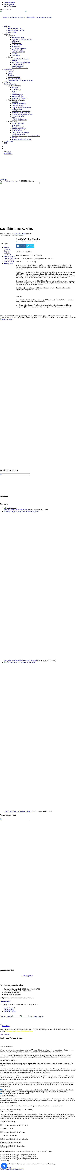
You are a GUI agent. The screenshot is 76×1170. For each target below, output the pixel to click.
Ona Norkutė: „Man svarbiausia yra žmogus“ (18, 811)
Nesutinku (6, 1034)
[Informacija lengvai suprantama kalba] (4, 145)
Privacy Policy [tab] (4, 1160)
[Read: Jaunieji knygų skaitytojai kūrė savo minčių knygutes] (40, 511)
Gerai (1, 1034)
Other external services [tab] (7, 1111)
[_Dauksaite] (20, 183)
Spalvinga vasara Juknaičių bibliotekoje (16, 509)
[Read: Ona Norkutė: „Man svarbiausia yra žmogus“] (40, 662)
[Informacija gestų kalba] (4, 146)
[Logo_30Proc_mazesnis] (12, 17)
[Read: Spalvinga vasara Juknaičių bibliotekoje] (10, 508)
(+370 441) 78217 (27, 976)
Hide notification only (16, 1169)
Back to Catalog (5, 235)
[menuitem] (40, 29)
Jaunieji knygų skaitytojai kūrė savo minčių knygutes (20, 660)
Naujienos (3, 179)
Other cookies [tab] (4, 1148)
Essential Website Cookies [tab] (8, 1060)
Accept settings (5, 1169)
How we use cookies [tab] (6, 1046)
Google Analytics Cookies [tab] (8, 1095)
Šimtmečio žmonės (20, 233)
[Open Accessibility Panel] (4, 1166)
